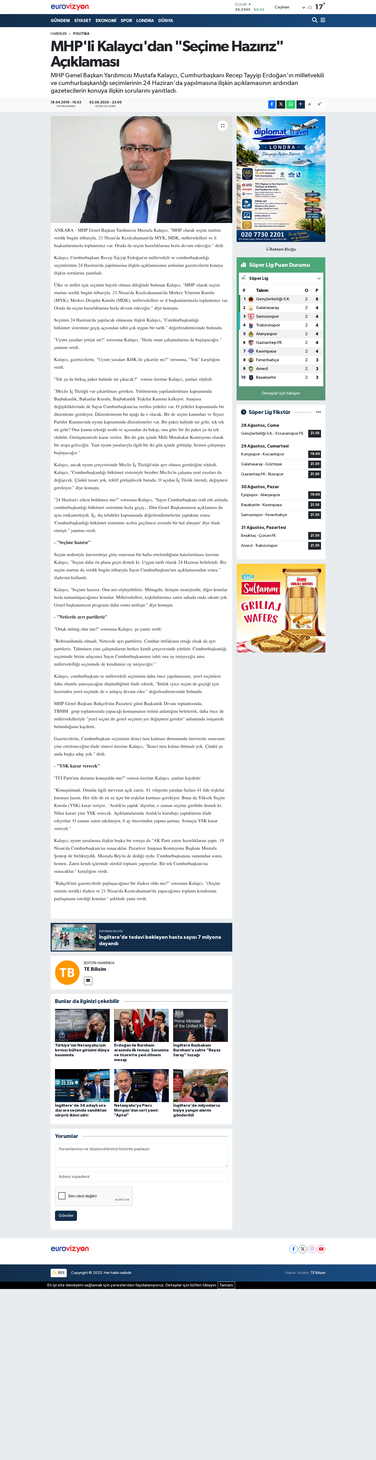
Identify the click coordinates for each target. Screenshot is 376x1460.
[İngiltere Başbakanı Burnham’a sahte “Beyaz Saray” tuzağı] (200, 1025)
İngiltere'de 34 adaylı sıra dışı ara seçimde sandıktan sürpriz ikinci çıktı (80, 1110)
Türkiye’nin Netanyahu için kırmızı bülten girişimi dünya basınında (82, 1050)
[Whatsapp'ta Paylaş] (290, 104)
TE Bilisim (95, 969)
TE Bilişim (318, 1273)
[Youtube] (321, 1249)
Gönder (66, 1215)
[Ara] (315, 20)
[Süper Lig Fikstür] (318, 412)
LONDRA (145, 20)
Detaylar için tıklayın (281, 393)
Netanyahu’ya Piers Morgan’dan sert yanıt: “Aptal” (136, 1110)
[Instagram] (312, 1249)
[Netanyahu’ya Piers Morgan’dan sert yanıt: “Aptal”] (141, 1085)
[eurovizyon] (70, 7)
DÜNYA (165, 20)
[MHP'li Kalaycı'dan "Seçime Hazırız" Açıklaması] (142, 169)
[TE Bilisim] (67, 972)
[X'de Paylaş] (281, 104)
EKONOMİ (106, 20)
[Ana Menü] (322, 20)
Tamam (226, 1285)
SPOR (126, 20)
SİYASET (82, 20)
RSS (61, 1273)
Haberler (59, 34)
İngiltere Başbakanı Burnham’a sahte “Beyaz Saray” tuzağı (197, 1050)
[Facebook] (293, 1249)
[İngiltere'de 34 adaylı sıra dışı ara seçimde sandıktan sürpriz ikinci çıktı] (82, 1085)
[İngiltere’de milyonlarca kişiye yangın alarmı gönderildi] (200, 1085)
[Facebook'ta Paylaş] (271, 104)
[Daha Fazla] (300, 104)
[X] (302, 1249)
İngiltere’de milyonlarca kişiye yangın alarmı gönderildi (196, 1110)
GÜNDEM (60, 20)
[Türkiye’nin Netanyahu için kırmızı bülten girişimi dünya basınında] (82, 1025)
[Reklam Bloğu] (281, 179)
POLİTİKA (81, 34)
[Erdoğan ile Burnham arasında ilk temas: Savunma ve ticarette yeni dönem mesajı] (141, 1025)
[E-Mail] (88, 981)
